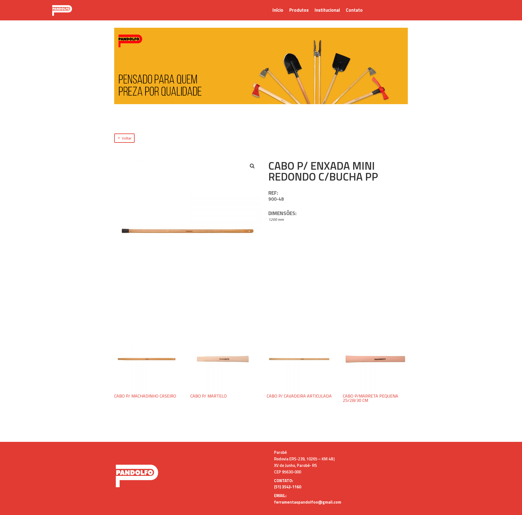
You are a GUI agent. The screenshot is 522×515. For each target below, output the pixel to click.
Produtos (299, 11)
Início (277, 11)
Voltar (127, 138)
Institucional (327, 11)
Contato (354, 11)
